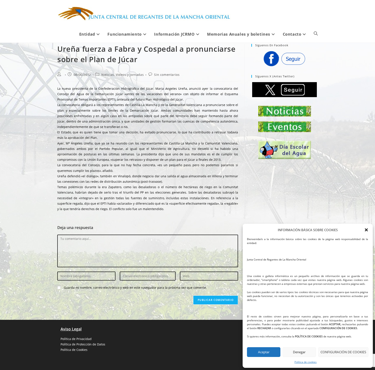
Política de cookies (305, 362)
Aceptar (264, 352)
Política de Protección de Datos (83, 344)
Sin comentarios (166, 75)
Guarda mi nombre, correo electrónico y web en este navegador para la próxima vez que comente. (135, 287)
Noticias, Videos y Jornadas (122, 75)
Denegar (299, 352)
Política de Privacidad (76, 339)
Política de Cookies (74, 350)
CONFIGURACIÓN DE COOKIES (343, 352)
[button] (366, 230)
